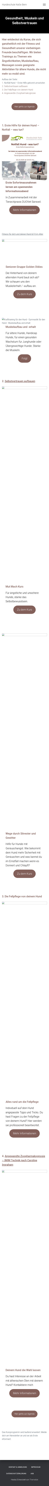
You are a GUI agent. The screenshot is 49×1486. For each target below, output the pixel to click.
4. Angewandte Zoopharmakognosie (19, 93)
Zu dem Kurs (24, 294)
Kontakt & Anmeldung (18, 1467)
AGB (32, 1474)
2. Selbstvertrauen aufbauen (15, 86)
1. (3, 83)
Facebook (43, 1473)
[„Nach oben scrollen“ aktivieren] (44, 1480)
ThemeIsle (34, 1480)
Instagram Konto (38, 1473)
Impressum (35, 1467)
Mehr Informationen (24, 209)
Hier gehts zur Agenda (24, 106)
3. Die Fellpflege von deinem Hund (17, 89)
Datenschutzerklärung (16, 1474)
